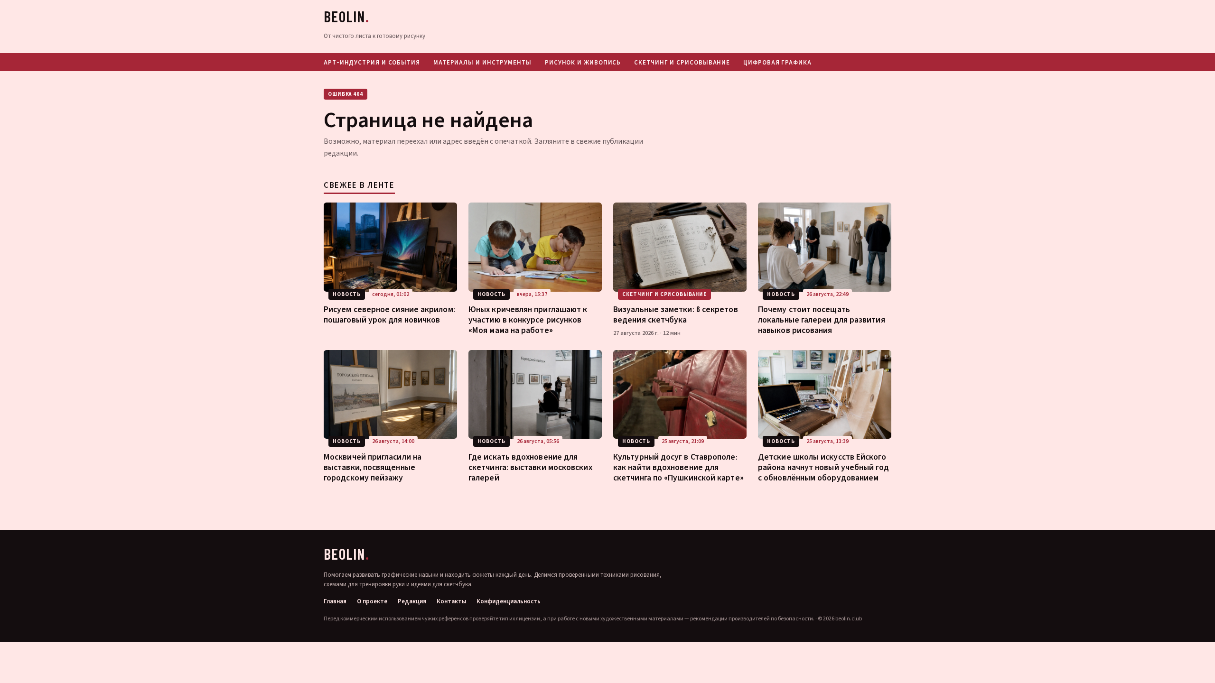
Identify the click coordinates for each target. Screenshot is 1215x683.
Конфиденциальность (509, 602)
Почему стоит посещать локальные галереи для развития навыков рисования (821, 319)
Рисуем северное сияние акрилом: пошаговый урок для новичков (389, 314)
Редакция (412, 602)
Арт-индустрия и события (372, 62)
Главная (335, 602)
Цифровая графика (777, 62)
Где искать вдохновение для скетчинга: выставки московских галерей (530, 466)
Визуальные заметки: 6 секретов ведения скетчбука (675, 314)
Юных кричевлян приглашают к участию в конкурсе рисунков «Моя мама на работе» (527, 319)
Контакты (451, 602)
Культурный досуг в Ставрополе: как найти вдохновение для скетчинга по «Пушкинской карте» (678, 466)
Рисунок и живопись (583, 62)
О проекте (372, 602)
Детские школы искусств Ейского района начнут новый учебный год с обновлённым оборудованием (823, 466)
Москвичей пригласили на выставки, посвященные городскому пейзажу (372, 466)
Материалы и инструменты (482, 62)
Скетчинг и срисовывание (682, 62)
